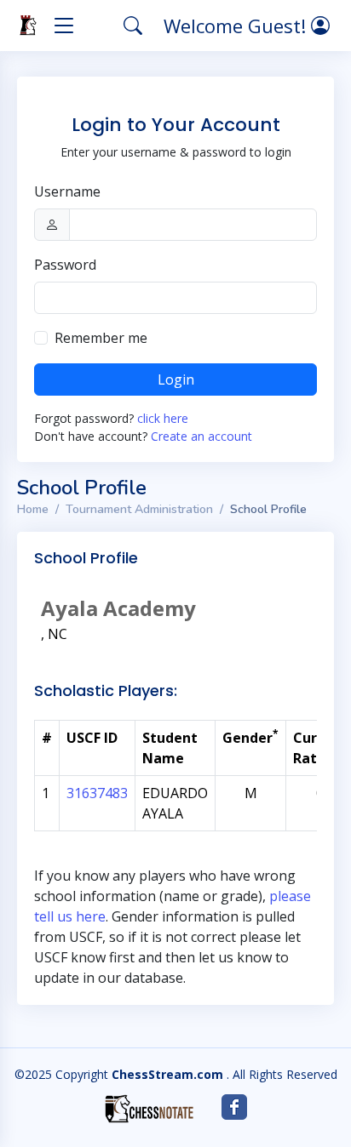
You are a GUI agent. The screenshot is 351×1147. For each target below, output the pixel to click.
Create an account (201, 436)
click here (162, 418)
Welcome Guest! (237, 25)
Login (176, 379)
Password (65, 264)
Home (33, 509)
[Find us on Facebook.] (234, 1107)
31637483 (97, 793)
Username (67, 191)
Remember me (101, 337)
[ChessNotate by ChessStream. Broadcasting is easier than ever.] (149, 1108)
